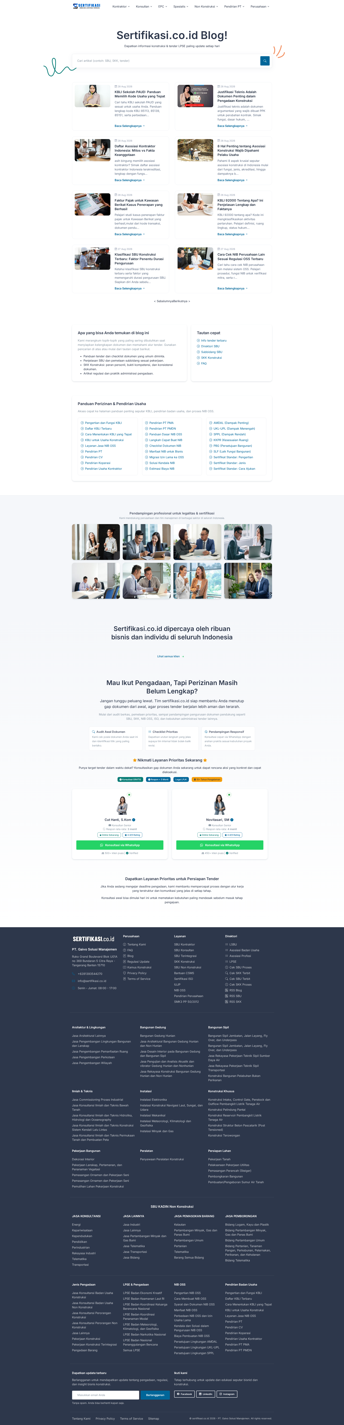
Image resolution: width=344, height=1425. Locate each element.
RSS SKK (236, 1001)
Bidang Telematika (237, 1260)
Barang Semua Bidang (189, 1257)
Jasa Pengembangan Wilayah (92, 1063)
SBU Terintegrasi (185, 956)
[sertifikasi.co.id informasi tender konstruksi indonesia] (86, 6)
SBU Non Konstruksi (187, 967)
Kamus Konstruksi (139, 967)
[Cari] (265, 61)
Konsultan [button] (142, 6)
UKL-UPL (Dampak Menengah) (234, 428)
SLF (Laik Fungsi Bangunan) (232, 451)
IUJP (177, 984)
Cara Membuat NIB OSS (190, 1298)
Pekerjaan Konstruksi (86, 1339)
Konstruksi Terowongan (224, 1135)
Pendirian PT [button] (232, 6)
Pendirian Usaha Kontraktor (103, 468)
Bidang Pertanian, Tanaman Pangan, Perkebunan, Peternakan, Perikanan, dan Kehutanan (248, 1250)
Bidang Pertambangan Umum (245, 1240)
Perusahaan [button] (258, 6)
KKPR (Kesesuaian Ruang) (231, 440)
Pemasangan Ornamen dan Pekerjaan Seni (100, 1175)
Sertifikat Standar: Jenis (230, 463)
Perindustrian (81, 1247)
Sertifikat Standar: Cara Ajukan (234, 468)
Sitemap (153, 1418)
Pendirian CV (94, 457)
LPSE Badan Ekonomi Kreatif (142, 1293)
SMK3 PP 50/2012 (186, 1001)
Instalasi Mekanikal (152, 1115)
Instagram (229, 1394)
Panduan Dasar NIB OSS (165, 434)
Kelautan (180, 1224)
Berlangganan (155, 1395)
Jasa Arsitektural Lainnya (89, 1035)
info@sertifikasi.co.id (92, 981)
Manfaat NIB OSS (185, 1310)
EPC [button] (161, 6)
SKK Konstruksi (211, 357)
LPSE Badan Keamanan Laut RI (143, 1298)
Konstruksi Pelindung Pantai (226, 1109)
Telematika (79, 1259)
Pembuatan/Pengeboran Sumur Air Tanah (236, 1182)
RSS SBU (236, 996)
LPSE (233, 961)
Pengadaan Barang (84, 1350)
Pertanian (180, 1246)
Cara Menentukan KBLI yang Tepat (108, 434)
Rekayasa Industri (84, 1253)
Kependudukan (82, 1236)
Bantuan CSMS (184, 973)
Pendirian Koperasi (97, 463)
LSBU (233, 944)
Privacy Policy (137, 973)
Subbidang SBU (211, 352)
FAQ (204, 363)
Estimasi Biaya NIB (161, 468)
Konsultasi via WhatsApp (122, 845)
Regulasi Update (138, 961)
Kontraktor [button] (120, 6)
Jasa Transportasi (135, 1252)
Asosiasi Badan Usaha (244, 950)
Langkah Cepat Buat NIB (165, 440)
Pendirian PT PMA (161, 423)
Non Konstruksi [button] (205, 6)
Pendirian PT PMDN (162, 428)
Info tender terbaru (213, 340)
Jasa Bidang (131, 1257)
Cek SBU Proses (241, 967)
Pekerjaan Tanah (219, 1159)
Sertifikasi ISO (183, 979)
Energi (76, 1224)
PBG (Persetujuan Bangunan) (233, 445)
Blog (130, 956)
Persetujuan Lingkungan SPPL (194, 1353)
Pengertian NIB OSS (187, 1293)
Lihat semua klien (168, 656)
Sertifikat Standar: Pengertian (233, 457)
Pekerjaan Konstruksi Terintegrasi (94, 1344)
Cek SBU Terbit (240, 979)
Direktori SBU (210, 346)
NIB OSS (179, 990)
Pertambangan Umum (188, 1240)
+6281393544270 (90, 974)
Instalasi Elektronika (153, 1099)
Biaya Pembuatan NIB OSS (192, 1336)
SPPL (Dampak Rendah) (230, 434)
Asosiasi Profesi (240, 956)
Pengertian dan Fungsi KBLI (103, 423)
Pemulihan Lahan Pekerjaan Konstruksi (98, 1186)
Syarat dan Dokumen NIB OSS (194, 1304)
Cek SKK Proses (241, 984)
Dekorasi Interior (83, 1159)
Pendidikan (79, 1241)
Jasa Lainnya (132, 1230)
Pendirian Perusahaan (188, 996)
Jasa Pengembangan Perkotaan (93, 1057)
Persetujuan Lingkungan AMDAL (195, 1341)
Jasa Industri (131, 1224)
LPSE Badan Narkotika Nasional (144, 1334)
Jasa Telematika (134, 1246)
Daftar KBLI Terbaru (98, 428)
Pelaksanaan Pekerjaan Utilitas (228, 1165)
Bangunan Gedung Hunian (157, 1035)
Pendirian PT (93, 451)
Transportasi (80, 1264)
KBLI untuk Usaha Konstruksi (104, 440)
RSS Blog (236, 990)
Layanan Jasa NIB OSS (100, 445)
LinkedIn (207, 1394)
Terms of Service (138, 979)
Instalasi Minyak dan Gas (156, 1131)
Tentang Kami (136, 944)
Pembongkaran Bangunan (225, 1176)
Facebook (186, 1394)
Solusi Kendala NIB (162, 463)
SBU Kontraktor (184, 944)
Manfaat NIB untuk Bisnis (166, 451)
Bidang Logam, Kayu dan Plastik (247, 1224)
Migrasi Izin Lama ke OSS (166, 457)
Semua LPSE (131, 1350)
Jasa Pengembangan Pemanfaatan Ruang (100, 1051)
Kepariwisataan (82, 1230)
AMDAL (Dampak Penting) (231, 423)
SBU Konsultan (184, 950)
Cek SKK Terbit (240, 973)
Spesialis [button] (179, 6)
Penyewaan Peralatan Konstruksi (162, 1159)
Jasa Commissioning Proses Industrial (97, 1099)
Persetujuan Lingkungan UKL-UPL (196, 1347)
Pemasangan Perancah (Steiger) (229, 1170)
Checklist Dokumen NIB (165, 445)
